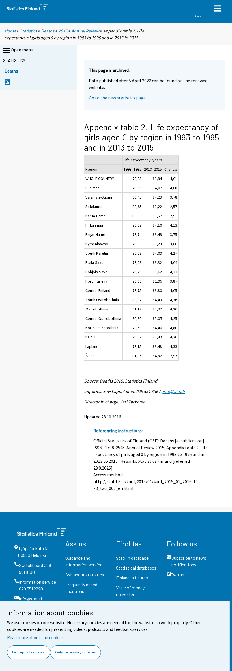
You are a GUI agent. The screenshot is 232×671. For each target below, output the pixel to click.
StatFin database (132, 558)
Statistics (28, 31)
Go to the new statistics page (117, 98)
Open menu (22, 50)
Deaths (47, 31)
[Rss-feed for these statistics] (7, 83)
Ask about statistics (84, 574)
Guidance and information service (83, 561)
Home (10, 31)
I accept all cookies (28, 652)
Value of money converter (130, 591)
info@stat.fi (173, 391)
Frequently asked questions (81, 588)
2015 (62, 31)
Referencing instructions (117, 430)
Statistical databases (136, 567)
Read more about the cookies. (36, 637)
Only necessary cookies (75, 652)
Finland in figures (132, 577)
